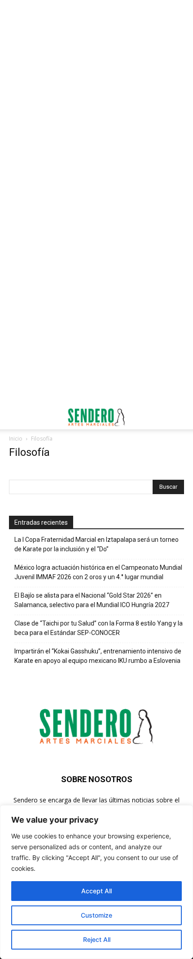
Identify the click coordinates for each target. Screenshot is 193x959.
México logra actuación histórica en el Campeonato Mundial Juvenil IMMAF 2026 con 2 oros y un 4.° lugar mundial (98, 572)
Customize (96, 915)
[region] (96, 882)
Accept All (96, 891)
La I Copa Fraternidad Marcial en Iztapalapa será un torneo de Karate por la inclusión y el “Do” (96, 544)
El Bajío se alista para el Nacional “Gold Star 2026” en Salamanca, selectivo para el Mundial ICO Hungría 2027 (91, 600)
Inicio (15, 438)
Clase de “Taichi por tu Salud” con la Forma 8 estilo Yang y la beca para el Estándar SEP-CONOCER (98, 628)
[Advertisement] (96, 101)
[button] (15, 417)
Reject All (96, 939)
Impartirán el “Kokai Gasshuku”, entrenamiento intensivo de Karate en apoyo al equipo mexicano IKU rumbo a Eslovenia (97, 656)
